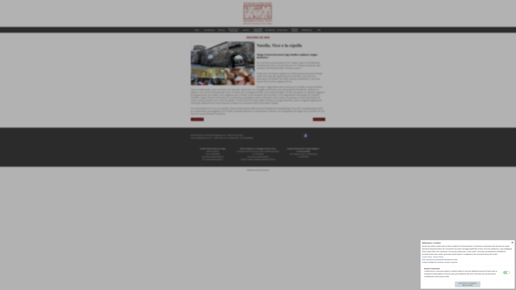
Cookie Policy (427, 257)
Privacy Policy (438, 257)
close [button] (512, 242)
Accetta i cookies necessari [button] (468, 284)
